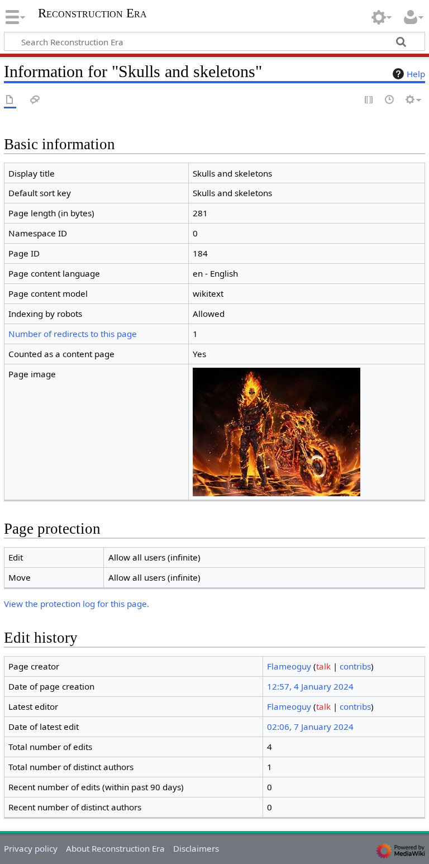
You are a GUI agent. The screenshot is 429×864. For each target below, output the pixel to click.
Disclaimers (196, 848)
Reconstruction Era (92, 13)
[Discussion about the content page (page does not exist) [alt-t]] (35, 100)
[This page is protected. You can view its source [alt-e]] (369, 100)
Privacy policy (31, 848)
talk (323, 666)
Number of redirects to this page (72, 333)
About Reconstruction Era (115, 848)
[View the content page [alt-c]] (10, 100)
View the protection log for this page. (76, 603)
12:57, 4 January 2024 (310, 686)
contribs (355, 666)
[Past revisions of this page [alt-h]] (390, 100)
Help (416, 73)
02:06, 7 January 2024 (310, 726)
